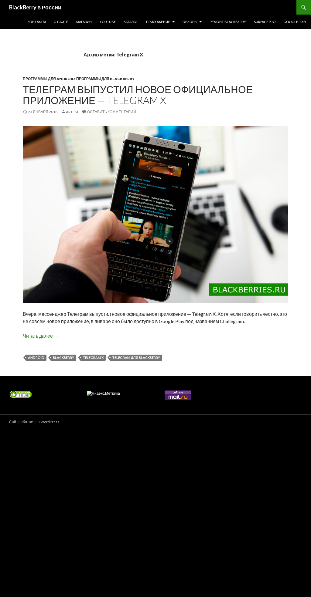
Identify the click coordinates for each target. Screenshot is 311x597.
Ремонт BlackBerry (228, 22)
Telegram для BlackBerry (136, 357)
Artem (72, 112)
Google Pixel (295, 22)
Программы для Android (49, 78)
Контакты (37, 22)
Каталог (131, 22)
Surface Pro (264, 22)
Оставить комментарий (111, 112)
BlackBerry (63, 357)
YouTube (108, 22)
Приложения (158, 22)
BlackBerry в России (35, 7)
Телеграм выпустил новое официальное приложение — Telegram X (138, 94)
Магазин (84, 22)
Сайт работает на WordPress (34, 422)
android (36, 357)
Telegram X (93, 357)
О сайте (61, 22)
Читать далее (41, 336)
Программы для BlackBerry (105, 78)
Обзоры (190, 22)
